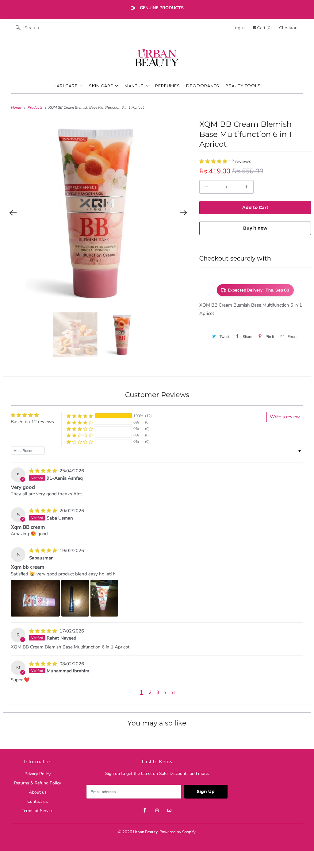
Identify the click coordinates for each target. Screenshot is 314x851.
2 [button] (150, 692)
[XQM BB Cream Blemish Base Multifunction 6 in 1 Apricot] (98, 212)
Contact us (37, 801)
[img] (43, 471)
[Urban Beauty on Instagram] (157, 810)
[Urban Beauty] (157, 58)
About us (38, 792)
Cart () (264, 27)
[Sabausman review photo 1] (35, 598)
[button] (213, 161)
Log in (239, 27)
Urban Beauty (145, 832)
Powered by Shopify (177, 832)
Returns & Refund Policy (37, 783)
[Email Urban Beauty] (169, 810)
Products (36, 107)
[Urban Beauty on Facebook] (145, 810)
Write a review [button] (285, 417)
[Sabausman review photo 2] (75, 598)
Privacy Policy (38, 774)
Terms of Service (37, 811)
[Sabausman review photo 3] (104, 598)
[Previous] (13, 212)
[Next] (183, 212)
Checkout (289, 27)
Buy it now (255, 228)
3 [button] (157, 692)
